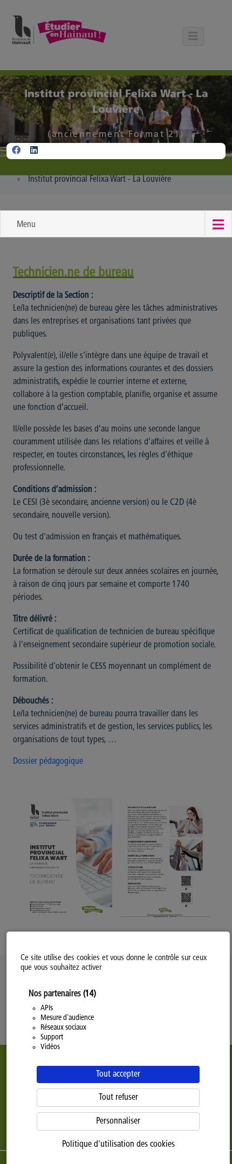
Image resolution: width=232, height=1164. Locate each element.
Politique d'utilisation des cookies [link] (118, 1144)
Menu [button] (26, 225)
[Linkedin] (34, 151)
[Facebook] (16, 151)
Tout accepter (118, 1074)
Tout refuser (118, 1097)
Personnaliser (118, 1121)
